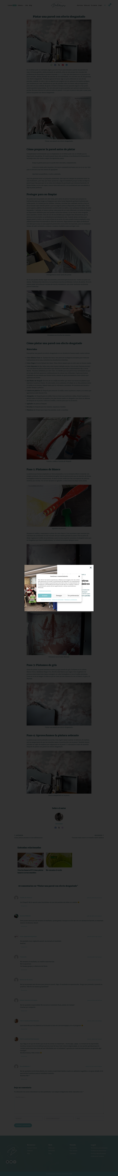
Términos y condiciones (70, 599)
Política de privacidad (57, 599)
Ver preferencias (73, 595)
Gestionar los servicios (45, 590)
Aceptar (44, 595)
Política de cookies (46, 599)
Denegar (59, 595)
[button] (79, 576)
